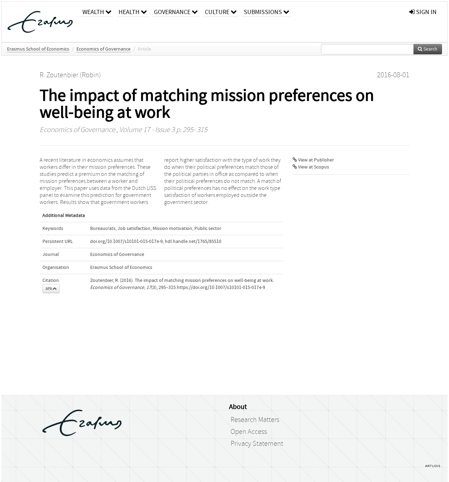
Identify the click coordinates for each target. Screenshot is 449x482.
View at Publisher (315, 160)
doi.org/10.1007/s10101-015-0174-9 (126, 241)
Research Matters (254, 420)
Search (429, 49)
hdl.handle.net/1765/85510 (193, 241)
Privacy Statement (256, 444)
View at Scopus (313, 167)
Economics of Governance (103, 49)
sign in (426, 12)
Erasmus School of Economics (38, 49)
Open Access (248, 432)
